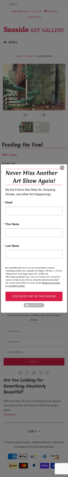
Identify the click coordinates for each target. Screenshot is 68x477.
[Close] (62, 167)
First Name (12, 224)
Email (8, 202)
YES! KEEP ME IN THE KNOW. (34, 296)
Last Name (12, 246)
